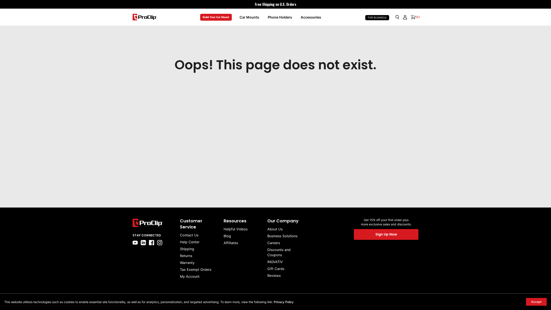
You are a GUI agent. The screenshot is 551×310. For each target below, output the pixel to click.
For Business (377, 17)
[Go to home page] (154, 223)
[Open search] (397, 17)
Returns (186, 256)
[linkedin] (143, 242)
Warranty (187, 262)
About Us (275, 229)
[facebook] (151, 242)
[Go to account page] (405, 17)
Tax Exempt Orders (195, 269)
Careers (273, 243)
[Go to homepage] (145, 17)
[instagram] (159, 242)
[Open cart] (413, 17)
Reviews (274, 275)
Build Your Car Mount (216, 17)
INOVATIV (275, 262)
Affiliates (231, 243)
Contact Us (189, 235)
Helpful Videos (236, 229)
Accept (536, 302)
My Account (190, 276)
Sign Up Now (386, 234)
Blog (227, 236)
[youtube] (135, 242)
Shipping (187, 249)
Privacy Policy (284, 302)
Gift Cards (275, 269)
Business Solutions (282, 236)
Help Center (190, 242)
